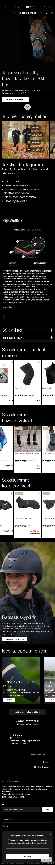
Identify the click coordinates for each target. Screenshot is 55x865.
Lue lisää (7, 307)
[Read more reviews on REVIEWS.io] (42, 767)
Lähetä (27, 856)
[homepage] (26, 13)
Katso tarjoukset (15, 99)
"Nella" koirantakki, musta (23, 518)
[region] (27, 744)
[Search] (14, 13)
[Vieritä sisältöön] (27, 107)
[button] (27, 395)
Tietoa (5, 826)
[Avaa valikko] (3, 13)
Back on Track (8, 819)
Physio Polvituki (20, 388)
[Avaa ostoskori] (47, 13)
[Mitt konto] (42, 13)
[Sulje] (50, 834)
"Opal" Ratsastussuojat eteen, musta (27, 453)
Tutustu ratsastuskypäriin (15, 639)
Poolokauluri (46, 388)
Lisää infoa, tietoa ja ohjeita (27, 712)
